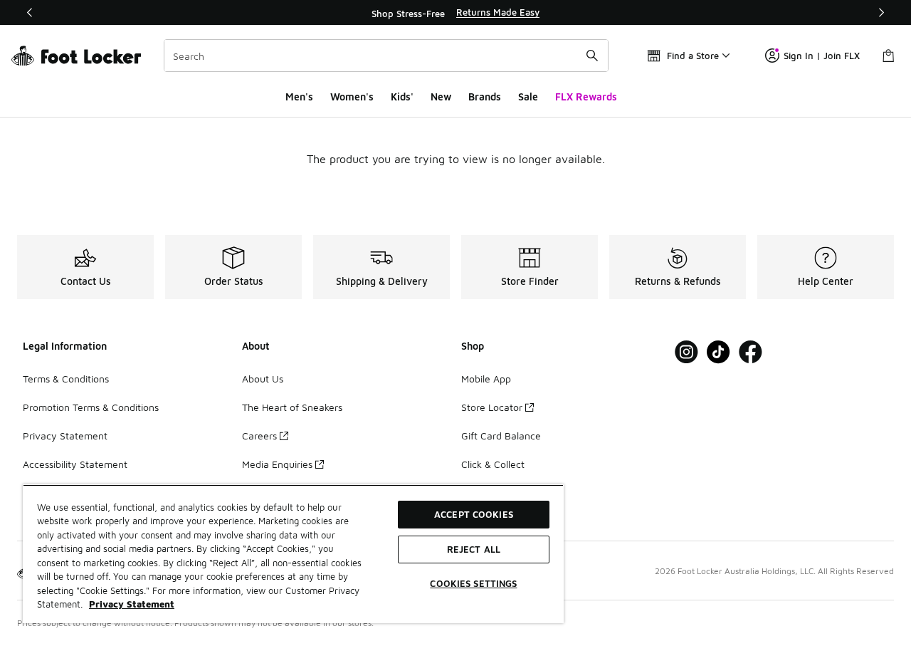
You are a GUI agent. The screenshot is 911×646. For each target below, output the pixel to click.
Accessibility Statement (75, 464)
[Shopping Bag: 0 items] (888, 56)
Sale (528, 96)
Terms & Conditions (66, 379)
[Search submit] (592, 55)
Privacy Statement (65, 435)
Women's (352, 96)
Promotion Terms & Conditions (91, 407)
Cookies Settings (473, 583)
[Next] (881, 12)
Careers (259, 435)
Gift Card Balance (501, 435)
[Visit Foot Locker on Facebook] (750, 352)
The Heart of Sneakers (292, 407)
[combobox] (386, 55)
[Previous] (30, 12)
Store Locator (491, 407)
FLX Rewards (586, 96)
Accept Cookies (473, 514)
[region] (455, 12)
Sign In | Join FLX (822, 55)
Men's (299, 96)
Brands (484, 96)
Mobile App (486, 379)
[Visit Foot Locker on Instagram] (686, 352)
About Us (262, 379)
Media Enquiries (277, 464)
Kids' (402, 96)
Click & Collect (493, 464)
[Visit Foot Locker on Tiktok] (718, 352)
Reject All (473, 549)
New (441, 96)
